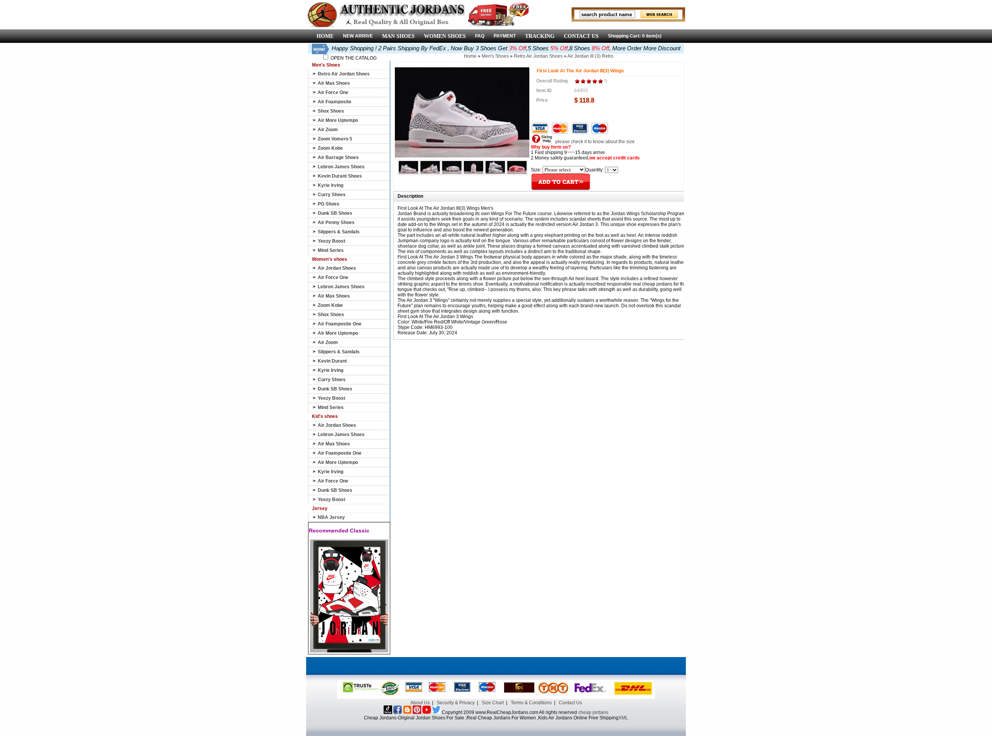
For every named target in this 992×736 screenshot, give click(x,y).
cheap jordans (593, 712)
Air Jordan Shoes (337, 268)
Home (470, 56)
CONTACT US (581, 36)
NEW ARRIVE (358, 36)
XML (623, 718)
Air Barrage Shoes (338, 157)
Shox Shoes (331, 111)
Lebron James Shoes (341, 166)
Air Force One (333, 92)
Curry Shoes (332, 194)
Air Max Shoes (334, 83)
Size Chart (493, 702)
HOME (325, 36)
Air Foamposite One (340, 324)
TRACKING (540, 36)
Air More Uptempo (338, 120)
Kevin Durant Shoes (340, 176)
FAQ (479, 36)
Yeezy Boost (331, 241)
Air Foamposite (334, 101)
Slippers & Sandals (339, 231)
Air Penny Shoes (336, 222)
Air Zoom (328, 129)
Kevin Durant (332, 361)
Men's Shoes (495, 56)
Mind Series (331, 250)
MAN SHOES (398, 36)
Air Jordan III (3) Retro (590, 56)
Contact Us (570, 702)
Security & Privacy (456, 702)
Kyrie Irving (330, 185)
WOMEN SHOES (445, 36)
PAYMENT (505, 36)
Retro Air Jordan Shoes (344, 74)
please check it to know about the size (594, 141)
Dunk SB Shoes (335, 213)
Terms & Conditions (531, 702)
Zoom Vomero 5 (335, 139)
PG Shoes (328, 204)
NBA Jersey (331, 517)
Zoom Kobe (330, 148)
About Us (420, 702)
